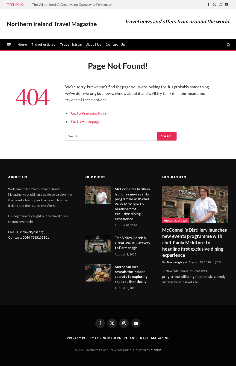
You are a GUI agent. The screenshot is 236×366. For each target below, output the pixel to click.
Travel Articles (43, 44)
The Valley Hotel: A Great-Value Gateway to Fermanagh (72, 4)
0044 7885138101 (36, 237)
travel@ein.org (33, 232)
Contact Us (115, 44)
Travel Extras (71, 44)
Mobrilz (156, 350)
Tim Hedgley (175, 262)
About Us (93, 44)
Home (22, 44)
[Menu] (9, 44)
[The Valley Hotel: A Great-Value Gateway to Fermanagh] (98, 243)
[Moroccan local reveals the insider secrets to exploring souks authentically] (98, 273)
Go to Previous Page (88, 113)
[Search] (228, 44)
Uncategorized (175, 220)
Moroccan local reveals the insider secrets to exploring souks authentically (131, 274)
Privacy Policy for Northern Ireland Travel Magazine (118, 338)
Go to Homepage (85, 121)
